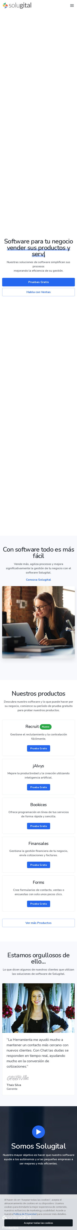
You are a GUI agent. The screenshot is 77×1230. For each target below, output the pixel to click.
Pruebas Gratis (38, 282)
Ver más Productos (38, 923)
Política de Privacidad (25, 1214)
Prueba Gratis (38, 748)
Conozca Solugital (38, 580)
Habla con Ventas (39, 292)
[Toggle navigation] (72, 5)
